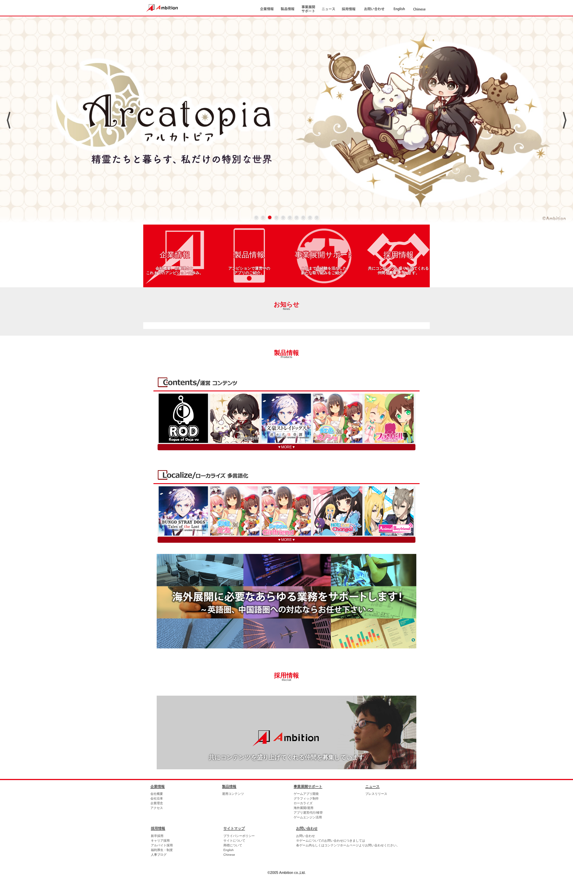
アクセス (156, 808)
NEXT (564, 120)
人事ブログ (159, 854)
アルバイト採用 (162, 845)
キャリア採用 (160, 840)
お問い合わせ (305, 836)
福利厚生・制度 (162, 850)
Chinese (229, 854)
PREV (8, 120)
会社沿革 (156, 798)
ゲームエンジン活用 (308, 817)
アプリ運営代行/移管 (308, 812)
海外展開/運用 (303, 808)
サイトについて (234, 840)
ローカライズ (303, 803)
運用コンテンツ (233, 794)
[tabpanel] (286, 120)
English (228, 850)
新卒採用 (157, 836)
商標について (232, 845)
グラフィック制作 (306, 798)
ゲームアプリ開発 (306, 794)
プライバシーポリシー (239, 836)
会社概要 (156, 794)
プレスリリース (376, 794)
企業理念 (156, 803)
